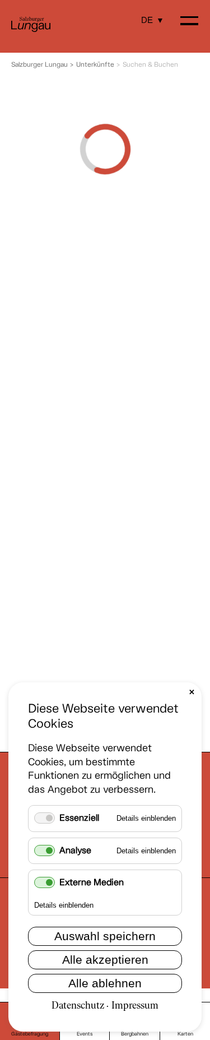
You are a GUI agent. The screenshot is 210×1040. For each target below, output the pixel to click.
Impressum (134, 1006)
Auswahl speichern (105, 936)
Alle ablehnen (105, 983)
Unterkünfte (95, 65)
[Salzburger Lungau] (30, 30)
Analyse (75, 851)
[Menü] (189, 22)
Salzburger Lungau (39, 65)
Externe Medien (91, 883)
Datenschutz (78, 1006)
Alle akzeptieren (105, 959)
